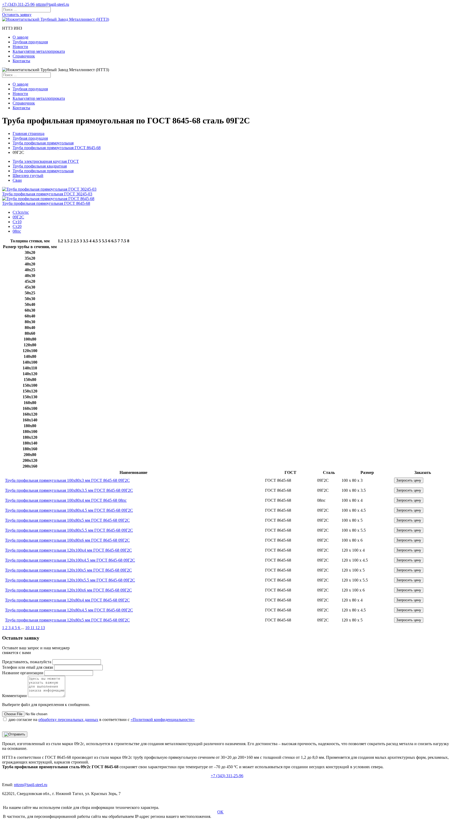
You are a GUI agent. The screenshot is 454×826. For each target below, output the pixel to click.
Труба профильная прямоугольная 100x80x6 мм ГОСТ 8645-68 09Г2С (67, 540)
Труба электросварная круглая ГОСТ (46, 161)
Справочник (24, 56)
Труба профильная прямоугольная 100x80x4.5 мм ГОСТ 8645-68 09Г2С (69, 510)
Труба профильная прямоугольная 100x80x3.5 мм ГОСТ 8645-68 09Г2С (69, 490)
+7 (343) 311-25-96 (18, 4)
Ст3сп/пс (21, 212)
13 (43, 627)
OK (220, 812)
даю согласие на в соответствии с (101, 719)
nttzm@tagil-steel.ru (52, 4)
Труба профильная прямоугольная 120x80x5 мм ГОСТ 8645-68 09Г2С (67, 620)
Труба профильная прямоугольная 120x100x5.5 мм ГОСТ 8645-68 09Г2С (70, 580)
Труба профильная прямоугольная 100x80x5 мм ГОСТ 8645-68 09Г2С (67, 520)
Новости (20, 46)
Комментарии (14, 695)
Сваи (17, 180)
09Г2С (18, 217)
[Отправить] (14, 734)
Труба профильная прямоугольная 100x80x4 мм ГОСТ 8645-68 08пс (66, 500)
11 (32, 627)
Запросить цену (408, 480)
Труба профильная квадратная (40, 166)
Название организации (22, 673)
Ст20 (17, 226)
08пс (17, 231)
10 (27, 627)
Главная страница (28, 133)
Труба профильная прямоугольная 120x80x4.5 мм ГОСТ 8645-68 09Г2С (69, 610)
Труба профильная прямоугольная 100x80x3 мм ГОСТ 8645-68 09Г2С (67, 480)
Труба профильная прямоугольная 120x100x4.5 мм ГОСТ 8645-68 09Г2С (70, 560)
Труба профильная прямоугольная (43, 143)
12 (38, 627)
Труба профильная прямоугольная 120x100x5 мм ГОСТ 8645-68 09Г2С (68, 570)
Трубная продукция (30, 42)
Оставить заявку (17, 14)
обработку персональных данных (68, 719)
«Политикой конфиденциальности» (163, 719)
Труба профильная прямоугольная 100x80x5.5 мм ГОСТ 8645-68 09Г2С (69, 530)
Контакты (21, 61)
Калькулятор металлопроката (39, 51)
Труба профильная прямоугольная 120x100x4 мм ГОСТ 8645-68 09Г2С (68, 550)
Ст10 (17, 221)
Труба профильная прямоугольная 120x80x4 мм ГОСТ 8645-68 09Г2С (67, 600)
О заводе (20, 37)
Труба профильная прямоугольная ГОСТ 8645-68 (57, 147)
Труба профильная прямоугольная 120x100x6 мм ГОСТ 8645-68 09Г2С (68, 590)
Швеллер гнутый (28, 175)
